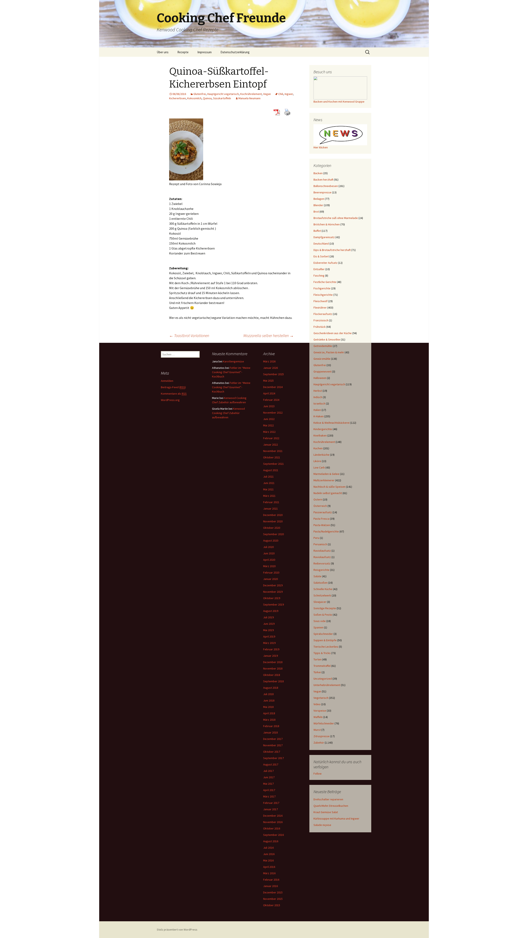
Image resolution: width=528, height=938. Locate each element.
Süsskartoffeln (222, 98)
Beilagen (319, 199)
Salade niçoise (322, 825)
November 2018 (273, 668)
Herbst (318, 391)
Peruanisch (320, 544)
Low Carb (319, 467)
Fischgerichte (322, 288)
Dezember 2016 (273, 815)
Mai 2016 (268, 860)
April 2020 (269, 560)
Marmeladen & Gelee (326, 474)
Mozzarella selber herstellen (268, 335)
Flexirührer (320, 307)
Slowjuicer (320, 602)
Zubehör (319, 742)
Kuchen (318, 448)
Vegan (267, 94)
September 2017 (273, 758)
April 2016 (269, 867)
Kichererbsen (177, 98)
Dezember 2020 (273, 515)
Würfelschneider (324, 723)
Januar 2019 (270, 656)
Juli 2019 (268, 617)
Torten (318, 659)
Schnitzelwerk (322, 595)
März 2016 (269, 873)
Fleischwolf (321, 301)
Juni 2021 (269, 483)
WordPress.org (170, 400)
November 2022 (273, 412)
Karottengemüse (233, 361)
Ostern (318, 499)
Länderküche (321, 455)
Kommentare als (174, 393)
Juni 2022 (269, 419)
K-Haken (319, 416)
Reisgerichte (321, 570)
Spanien (318, 627)
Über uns (163, 52)
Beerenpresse (322, 192)
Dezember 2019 (273, 585)
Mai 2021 (268, 489)
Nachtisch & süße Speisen (329, 487)
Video (317, 704)
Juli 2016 (268, 847)
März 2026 (269, 361)
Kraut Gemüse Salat (326, 812)
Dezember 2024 (273, 387)
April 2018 (269, 713)
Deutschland (321, 243)
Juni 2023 (269, 406)
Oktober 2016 (271, 828)
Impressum (204, 52)
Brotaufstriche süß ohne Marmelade (336, 218)
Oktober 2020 (271, 528)
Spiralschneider (323, 634)
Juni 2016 (269, 854)
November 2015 (273, 899)
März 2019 (269, 643)
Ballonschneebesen (326, 186)
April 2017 (269, 790)
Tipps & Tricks (322, 653)
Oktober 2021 (271, 457)
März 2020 (269, 566)
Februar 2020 (271, 572)
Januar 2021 (270, 508)
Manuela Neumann (249, 98)
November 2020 (273, 521)
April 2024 (269, 393)
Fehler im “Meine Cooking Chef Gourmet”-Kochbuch (231, 372)
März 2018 (269, 720)
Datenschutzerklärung (235, 52)
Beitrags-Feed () (173, 387)
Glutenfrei (199, 94)
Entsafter (319, 269)
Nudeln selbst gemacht (328, 493)
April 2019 (269, 636)
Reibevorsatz (322, 563)
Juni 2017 (269, 777)
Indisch (318, 397)
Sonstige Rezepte (325, 608)
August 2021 (270, 470)
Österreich (320, 506)
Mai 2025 (268, 380)
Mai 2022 (268, 425)
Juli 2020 (268, 547)
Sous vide (320, 621)
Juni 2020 (269, 553)
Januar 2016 (270, 886)
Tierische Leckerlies (326, 646)
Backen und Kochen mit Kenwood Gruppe (339, 101)
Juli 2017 (268, 771)
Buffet (317, 231)
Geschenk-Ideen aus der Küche (333, 333)
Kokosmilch (194, 98)
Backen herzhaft (323, 179)
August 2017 (270, 764)
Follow (318, 773)
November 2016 (273, 822)
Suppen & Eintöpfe (325, 640)
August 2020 (270, 540)
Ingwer (289, 94)
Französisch (321, 320)
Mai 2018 (268, 707)
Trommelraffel (322, 666)
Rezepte (183, 52)
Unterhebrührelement (327, 685)
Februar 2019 (271, 649)
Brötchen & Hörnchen (327, 224)
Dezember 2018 (273, 662)
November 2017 (273, 745)
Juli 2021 (268, 476)
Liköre (317, 461)
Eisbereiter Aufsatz (325, 263)
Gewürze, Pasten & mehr (329, 352)
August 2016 (270, 841)
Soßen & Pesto (323, 614)
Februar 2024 (271, 400)
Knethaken (320, 435)
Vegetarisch (321, 698)
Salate (317, 576)
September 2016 (273, 835)
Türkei (317, 672)
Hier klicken (321, 147)
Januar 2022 (270, 444)
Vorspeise (320, 710)
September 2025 (273, 374)
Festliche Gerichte (325, 282)
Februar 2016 (271, 879)
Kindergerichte (323, 429)
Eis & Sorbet (321, 256)
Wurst (317, 730)
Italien (317, 410)
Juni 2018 (269, 700)
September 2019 (273, 604)
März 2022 (269, 432)
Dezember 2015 (273, 892)
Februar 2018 (271, 726)
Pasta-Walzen (322, 525)
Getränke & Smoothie (327, 339)
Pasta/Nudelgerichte (326, 531)
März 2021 (269, 496)
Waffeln (318, 717)
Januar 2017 (270, 809)
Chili (280, 94)
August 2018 (270, 688)
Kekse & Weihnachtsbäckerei (332, 423)
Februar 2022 (271, 438)
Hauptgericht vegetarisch (223, 94)
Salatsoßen (321, 582)
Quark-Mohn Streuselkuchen (331, 806)
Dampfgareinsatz (324, 237)
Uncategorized (323, 678)
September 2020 (273, 534)
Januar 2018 (270, 732)
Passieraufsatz (323, 512)
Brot (316, 211)
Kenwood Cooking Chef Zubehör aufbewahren (228, 413)
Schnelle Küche (323, 589)
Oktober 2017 (271, 751)
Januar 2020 (270, 579)
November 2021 (273, 451)
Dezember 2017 (273, 739)
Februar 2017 (271, 803)
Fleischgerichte (323, 295)
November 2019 (273, 592)
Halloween (320, 378)
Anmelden (167, 381)
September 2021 (273, 464)
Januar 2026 (270, 368)
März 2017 (269, 796)
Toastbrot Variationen (189, 335)
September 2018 (273, 681)
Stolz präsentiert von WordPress (177, 929)
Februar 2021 (271, 502)
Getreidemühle (323, 346)
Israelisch (319, 403)
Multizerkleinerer (324, 480)
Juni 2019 (269, 624)
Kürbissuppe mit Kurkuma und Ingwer (336, 818)
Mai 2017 (268, 783)
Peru (316, 538)
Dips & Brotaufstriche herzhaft (332, 250)
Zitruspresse (322, 736)
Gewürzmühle (322, 359)
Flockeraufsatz (323, 314)
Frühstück (320, 327)
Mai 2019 (268, 630)
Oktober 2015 (271, 905)
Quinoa (207, 98)
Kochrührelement (251, 94)
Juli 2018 (268, 694)
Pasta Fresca (321, 518)
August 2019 (270, 611)
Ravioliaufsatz (322, 550)
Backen (318, 173)
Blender (318, 205)
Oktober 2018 (271, 675)
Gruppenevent (322, 371)
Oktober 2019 (271, 598)
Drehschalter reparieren (328, 799)
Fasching (319, 275)
